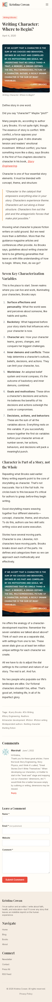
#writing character (32, 724)
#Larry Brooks (15, 712)
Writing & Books (9, 17)
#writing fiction (9, 728)
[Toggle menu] (47, 4)
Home (5, 929)
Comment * (7, 850)
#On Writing (28, 712)
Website (6, 838)
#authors (25, 716)
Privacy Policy (26, 994)
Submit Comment (15, 879)
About (5, 944)
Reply (14, 793)
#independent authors (12, 724)
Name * (5, 814)
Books (5, 939)
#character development (13, 720)
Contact (5, 964)
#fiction (29, 720)
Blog (4, 934)
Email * (12, 826)
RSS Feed (6, 974)
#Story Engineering (11, 716)
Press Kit (6, 969)
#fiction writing (40, 720)
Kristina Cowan (12, 900)
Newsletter (7, 959)
